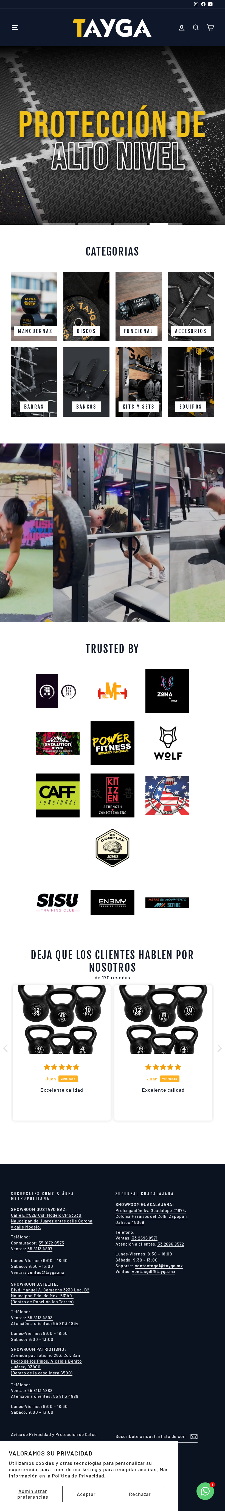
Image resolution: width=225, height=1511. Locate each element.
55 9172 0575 (51, 1242)
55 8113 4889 (65, 1396)
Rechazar (140, 1494)
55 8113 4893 (39, 1317)
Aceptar (86, 1494)
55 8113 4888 (39, 1390)
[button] (7, 1048)
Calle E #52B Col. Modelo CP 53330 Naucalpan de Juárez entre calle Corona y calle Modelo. (51, 1221)
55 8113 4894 (65, 1323)
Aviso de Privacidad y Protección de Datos (54, 1434)
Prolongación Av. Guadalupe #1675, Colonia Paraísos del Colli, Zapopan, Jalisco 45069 (152, 1216)
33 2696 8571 (144, 1237)
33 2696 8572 (170, 1243)
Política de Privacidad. (79, 1476)
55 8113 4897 (39, 1248)
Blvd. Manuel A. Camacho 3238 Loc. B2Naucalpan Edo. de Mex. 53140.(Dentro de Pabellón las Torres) (50, 1295)
